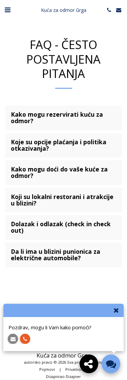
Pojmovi (47, 369)
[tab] (63, 118)
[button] (7, 10)
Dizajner (73, 376)
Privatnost (74, 369)
